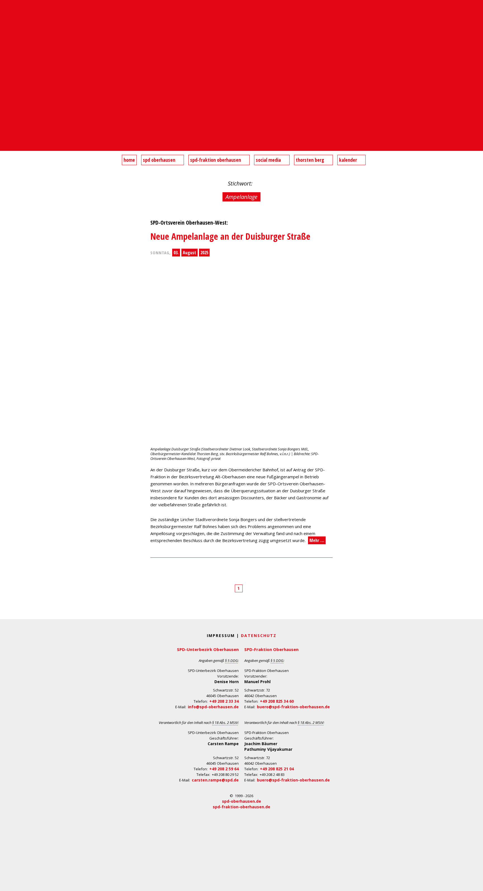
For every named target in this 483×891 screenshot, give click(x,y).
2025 (204, 253)
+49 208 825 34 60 (277, 701)
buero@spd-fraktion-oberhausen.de (293, 706)
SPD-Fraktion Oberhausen (271, 649)
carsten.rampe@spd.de (215, 780)
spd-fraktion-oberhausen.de (241, 806)
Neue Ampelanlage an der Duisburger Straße (230, 236)
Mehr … (316, 540)
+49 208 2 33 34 (224, 701)
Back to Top (475, 883)
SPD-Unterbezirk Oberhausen (208, 649)
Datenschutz (258, 635)
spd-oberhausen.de (241, 801)
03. (176, 253)
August (189, 253)
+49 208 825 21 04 (277, 768)
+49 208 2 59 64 (224, 768)
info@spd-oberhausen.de (213, 706)
